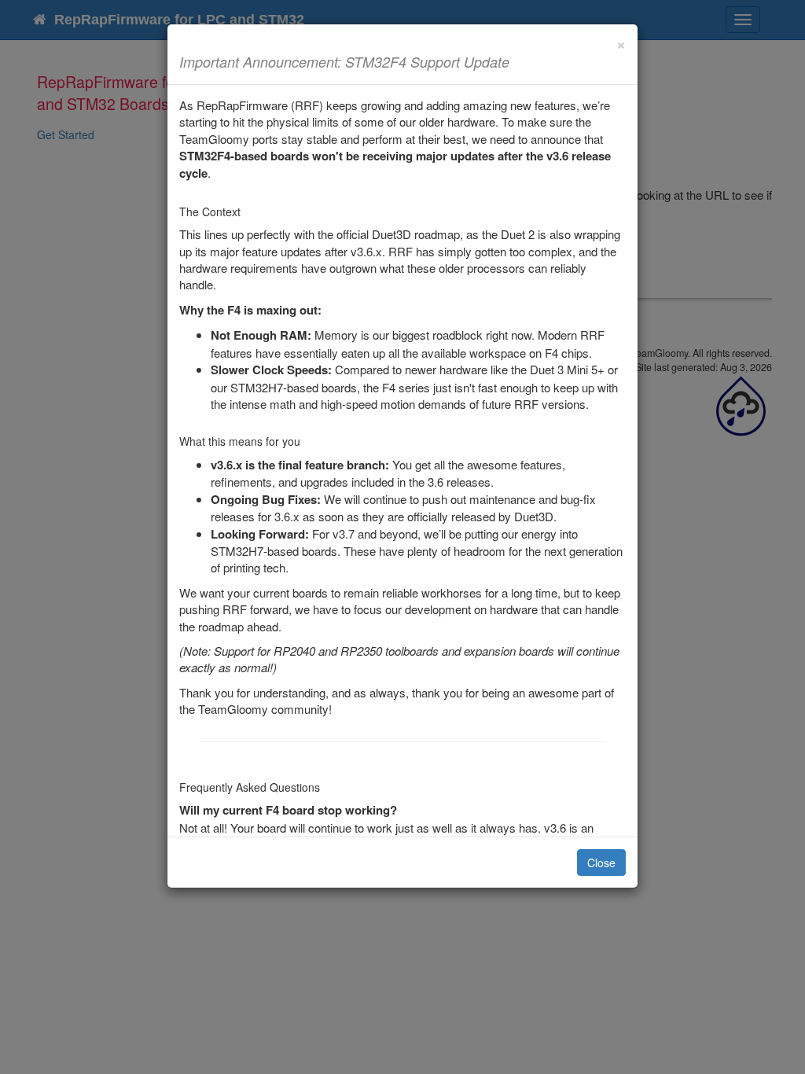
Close (601, 862)
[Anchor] (516, 61)
